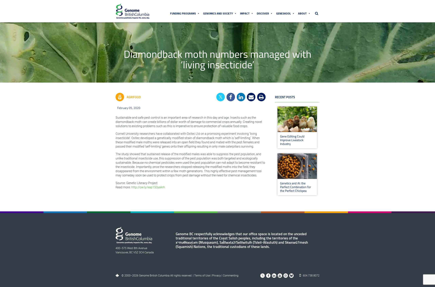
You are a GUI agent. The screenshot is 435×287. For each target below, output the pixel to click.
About (302, 13)
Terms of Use (202, 275)
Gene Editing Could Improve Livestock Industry (292, 140)
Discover (263, 13)
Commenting (230, 275)
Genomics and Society (218, 13)
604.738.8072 (310, 275)
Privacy (216, 275)
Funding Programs (183, 13)
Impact (245, 13)
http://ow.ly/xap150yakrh (148, 187)
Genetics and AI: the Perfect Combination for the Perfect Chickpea (295, 187)
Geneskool (283, 13)
